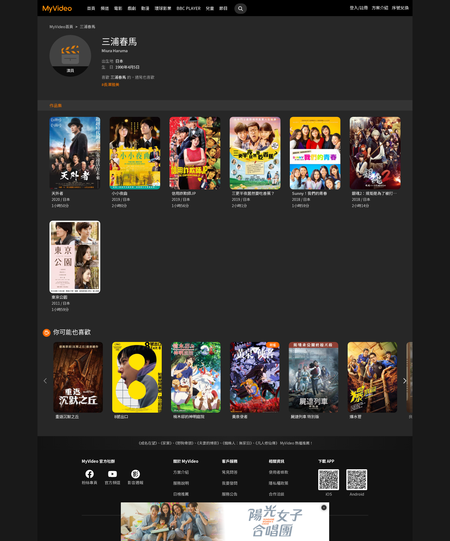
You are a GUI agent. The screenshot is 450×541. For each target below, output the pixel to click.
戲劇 (132, 8)
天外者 (57, 193)
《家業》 (166, 443)
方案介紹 (380, 7)
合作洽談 (276, 494)
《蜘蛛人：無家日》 (237, 443)
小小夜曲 (119, 193)
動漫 (145, 8)
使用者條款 (278, 472)
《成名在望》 (147, 443)
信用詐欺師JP (184, 193)
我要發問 (230, 483)
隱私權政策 (278, 483)
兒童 (210, 8)
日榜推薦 (181, 494)
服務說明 (181, 483)
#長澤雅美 (110, 84)
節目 (223, 8)
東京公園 (59, 297)
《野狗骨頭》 (184, 443)
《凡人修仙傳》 (267, 443)
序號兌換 (400, 7)
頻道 (105, 8)
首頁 (91, 8)
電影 (118, 8)
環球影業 (163, 8)
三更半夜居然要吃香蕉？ (253, 193)
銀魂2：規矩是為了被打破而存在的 (382, 193)
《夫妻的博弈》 (208, 443)
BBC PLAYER (189, 8)
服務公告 (230, 494)
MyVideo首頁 (61, 26)
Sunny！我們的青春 (309, 193)
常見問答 (230, 472)
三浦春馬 (87, 26)
